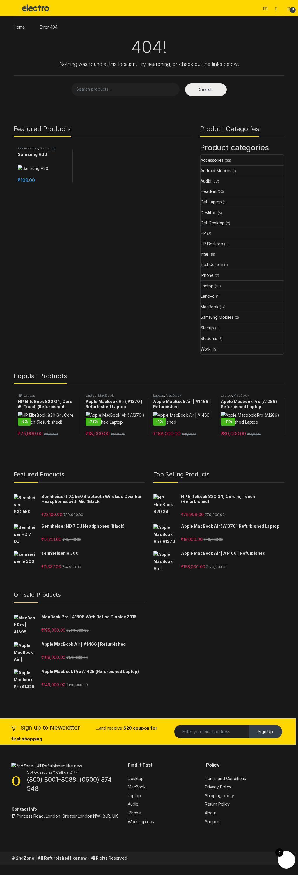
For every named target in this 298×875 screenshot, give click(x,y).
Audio (206, 181)
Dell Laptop (211, 201)
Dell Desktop (213, 222)
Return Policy (217, 804)
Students (209, 338)
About (210, 812)
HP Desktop (212, 243)
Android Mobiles (216, 170)
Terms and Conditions (225, 778)
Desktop (209, 212)
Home (19, 26)
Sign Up (265, 731)
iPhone (207, 275)
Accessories (28, 148)
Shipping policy (219, 795)
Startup (207, 327)
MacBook (210, 306)
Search (266, 8)
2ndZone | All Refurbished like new (51, 857)
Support (212, 821)
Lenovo (208, 296)
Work (205, 348)
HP (203, 233)
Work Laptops (141, 821)
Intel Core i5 (212, 264)
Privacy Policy (218, 786)
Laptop (207, 285)
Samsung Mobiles (217, 317)
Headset (209, 191)
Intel (204, 254)
